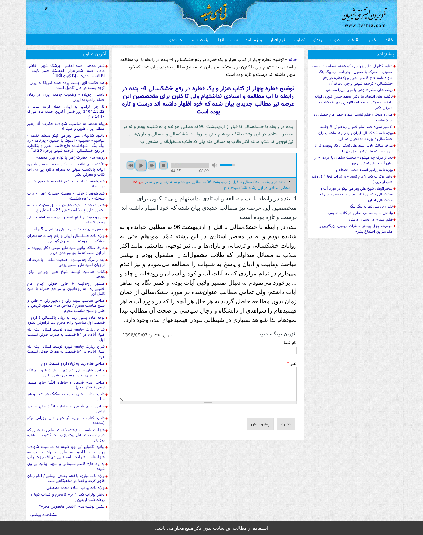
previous (130, 165)
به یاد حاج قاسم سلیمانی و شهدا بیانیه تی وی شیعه (66, 466)
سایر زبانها (228, 39)
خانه (389, 39)
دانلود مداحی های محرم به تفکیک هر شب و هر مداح (66, 396)
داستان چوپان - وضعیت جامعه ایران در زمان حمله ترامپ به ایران (66, 96)
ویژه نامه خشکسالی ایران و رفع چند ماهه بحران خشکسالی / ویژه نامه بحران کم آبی (66, 238)
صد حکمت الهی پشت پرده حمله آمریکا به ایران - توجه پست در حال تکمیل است (66, 85)
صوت (335, 39)
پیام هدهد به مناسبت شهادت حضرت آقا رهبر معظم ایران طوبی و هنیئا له (66, 126)
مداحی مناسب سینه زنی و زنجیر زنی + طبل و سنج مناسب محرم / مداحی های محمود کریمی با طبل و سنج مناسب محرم (66, 305)
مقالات (354, 39)
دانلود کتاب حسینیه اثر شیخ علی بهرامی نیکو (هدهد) (66, 420)
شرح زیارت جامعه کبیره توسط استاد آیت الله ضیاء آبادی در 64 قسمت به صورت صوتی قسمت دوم (66, 351)
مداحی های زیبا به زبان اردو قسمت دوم (73, 363)
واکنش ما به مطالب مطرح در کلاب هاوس (360, 213)
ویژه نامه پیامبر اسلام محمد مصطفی (75, 487)
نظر (292, 363)
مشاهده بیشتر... (42, 514)
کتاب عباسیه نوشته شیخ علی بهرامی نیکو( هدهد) (66, 274)
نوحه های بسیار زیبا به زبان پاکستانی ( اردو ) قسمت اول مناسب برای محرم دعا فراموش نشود (66, 319)
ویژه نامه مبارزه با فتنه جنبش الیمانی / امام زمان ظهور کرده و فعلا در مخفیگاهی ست (66, 478)
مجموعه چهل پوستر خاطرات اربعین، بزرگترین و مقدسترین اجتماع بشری (356, 229)
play (141, 165)
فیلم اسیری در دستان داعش (371, 219)
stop (163, 165)
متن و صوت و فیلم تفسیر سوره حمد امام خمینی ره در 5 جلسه (66, 219)
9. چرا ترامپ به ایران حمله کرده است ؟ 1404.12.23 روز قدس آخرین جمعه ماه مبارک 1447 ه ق (66, 111)
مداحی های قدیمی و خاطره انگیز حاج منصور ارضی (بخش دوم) (66, 384)
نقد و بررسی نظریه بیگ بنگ (371, 206)
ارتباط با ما (200, 39)
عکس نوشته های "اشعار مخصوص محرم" (72, 506)
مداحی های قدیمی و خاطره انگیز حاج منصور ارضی (66, 408)
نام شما (290, 342)
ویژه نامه (254, 39)
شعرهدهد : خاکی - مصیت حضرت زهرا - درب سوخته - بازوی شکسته (66, 195)
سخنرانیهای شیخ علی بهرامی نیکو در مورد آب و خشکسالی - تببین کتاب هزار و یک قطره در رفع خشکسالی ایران (356, 194)
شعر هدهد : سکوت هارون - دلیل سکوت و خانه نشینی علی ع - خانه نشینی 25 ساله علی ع (66, 207)
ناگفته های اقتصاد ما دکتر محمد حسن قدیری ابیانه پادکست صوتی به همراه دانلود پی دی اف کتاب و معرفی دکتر (66, 169)
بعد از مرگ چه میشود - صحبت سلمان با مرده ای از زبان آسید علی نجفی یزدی (66, 262)
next (151, 165)
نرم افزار (277, 39)
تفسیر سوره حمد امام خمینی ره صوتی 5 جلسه (68, 229)
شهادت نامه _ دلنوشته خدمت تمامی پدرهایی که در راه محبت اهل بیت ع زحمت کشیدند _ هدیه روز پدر (66, 435)
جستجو (175, 39)
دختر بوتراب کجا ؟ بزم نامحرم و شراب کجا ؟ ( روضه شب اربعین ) (66, 496)
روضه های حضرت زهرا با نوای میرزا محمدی (70, 157)
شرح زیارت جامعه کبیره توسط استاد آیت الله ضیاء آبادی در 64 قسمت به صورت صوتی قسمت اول (66, 334)
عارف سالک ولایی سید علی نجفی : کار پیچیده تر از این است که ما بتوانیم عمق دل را (66, 250)
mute (214, 165)
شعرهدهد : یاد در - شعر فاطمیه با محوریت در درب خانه (66, 183)
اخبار (372, 39)
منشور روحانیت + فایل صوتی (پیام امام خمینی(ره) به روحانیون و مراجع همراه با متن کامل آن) (66, 288)
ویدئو (317, 39)
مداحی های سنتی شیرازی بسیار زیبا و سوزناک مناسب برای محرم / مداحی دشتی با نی (66, 372)
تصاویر (299, 39)
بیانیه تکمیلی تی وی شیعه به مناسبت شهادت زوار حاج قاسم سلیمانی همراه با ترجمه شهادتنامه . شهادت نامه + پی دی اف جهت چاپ (66, 452)
